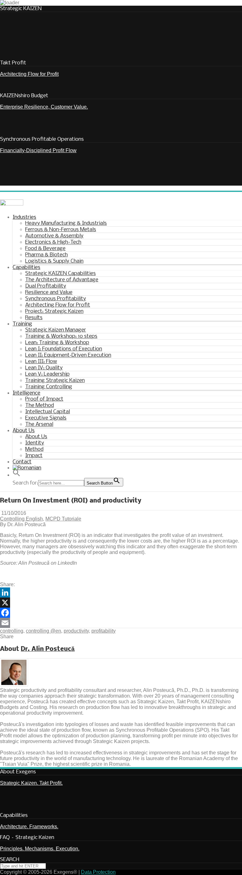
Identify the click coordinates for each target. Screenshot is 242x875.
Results (34, 318)
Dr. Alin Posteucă (48, 649)
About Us (24, 431)
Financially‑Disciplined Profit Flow (38, 150)
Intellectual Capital (47, 412)
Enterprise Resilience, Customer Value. (44, 107)
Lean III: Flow (41, 362)
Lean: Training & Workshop (57, 343)
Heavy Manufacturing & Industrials (66, 223)
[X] (121, 603)
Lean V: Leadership (47, 374)
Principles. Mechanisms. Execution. (39, 848)
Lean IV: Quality (44, 368)
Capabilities (26, 268)
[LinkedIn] (121, 592)
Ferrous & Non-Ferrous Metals (60, 230)
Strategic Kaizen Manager (55, 330)
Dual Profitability (45, 286)
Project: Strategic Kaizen (54, 311)
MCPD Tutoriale (63, 518)
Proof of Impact (44, 399)
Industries (24, 217)
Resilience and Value (48, 292)
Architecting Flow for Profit (29, 74)
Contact (22, 462)
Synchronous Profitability (55, 299)
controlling (11, 631)
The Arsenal (39, 424)
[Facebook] (121, 613)
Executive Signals (45, 418)
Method (34, 449)
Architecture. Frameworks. (29, 826)
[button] (127, 474)
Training (22, 324)
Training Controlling (48, 387)
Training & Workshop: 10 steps (61, 336)
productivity (76, 631)
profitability (103, 631)
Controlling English (21, 518)
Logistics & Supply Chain (54, 261)
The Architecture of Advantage (61, 280)
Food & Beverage (45, 249)
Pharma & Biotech (46, 255)
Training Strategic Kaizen (55, 381)
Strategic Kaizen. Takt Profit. (31, 783)
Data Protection (98, 872)
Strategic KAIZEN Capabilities (60, 274)
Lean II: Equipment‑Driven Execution (68, 355)
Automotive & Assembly (54, 236)
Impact (34, 456)
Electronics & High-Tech (53, 242)
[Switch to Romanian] (27, 468)
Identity (34, 443)
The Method (39, 405)
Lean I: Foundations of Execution (63, 349)
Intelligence (26, 393)
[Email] (121, 623)
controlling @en (43, 631)
